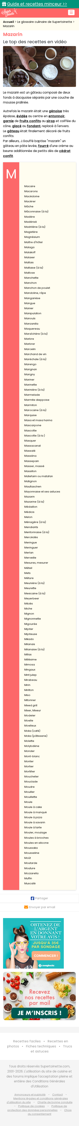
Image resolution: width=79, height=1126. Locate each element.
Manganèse (32, 298)
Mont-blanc (32, 756)
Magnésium (32, 237)
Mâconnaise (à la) (36, 211)
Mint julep (30, 675)
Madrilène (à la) (34, 227)
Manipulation (32, 313)
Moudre (29, 787)
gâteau (13, 131)
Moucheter (31, 776)
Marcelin (30, 349)
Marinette (30, 384)
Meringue (30, 542)
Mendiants (31, 527)
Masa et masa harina (38, 420)
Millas (28, 654)
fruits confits (30, 121)
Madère (29, 216)
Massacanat (32, 445)
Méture (29, 578)
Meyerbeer (31, 598)
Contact (57, 1094)
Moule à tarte (33, 827)
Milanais (29, 644)
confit (8, 156)
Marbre (29, 339)
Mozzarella (31, 873)
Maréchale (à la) (35, 359)
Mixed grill (30, 705)
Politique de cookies (31, 1106)
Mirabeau (30, 680)
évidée (21, 116)
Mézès (28, 603)
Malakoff (29, 252)
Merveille (30, 557)
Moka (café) (32, 731)
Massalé (29, 450)
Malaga (29, 247)
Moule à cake (33, 807)
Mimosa (29, 664)
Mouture (29, 868)
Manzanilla (31, 323)
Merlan (28, 552)
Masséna (30, 456)
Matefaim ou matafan (38, 476)
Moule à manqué (35, 812)
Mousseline (31, 853)
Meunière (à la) (34, 583)
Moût (27, 858)
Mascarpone (32, 425)
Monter (29, 761)
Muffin (28, 878)
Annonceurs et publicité (30, 1094)
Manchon (30, 283)
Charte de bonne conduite (55, 1102)
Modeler (29, 715)
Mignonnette (32, 618)
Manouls (29, 318)
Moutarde (30, 863)
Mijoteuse (30, 634)
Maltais (29, 262)
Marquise (30, 415)
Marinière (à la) (34, 389)
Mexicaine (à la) (34, 593)
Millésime (30, 659)
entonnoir (56, 116)
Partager (41, 898)
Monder (29, 751)
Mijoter (28, 629)
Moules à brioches (36, 837)
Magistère (31, 232)
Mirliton (29, 690)
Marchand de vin (35, 354)
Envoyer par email (42, 907)
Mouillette (30, 797)
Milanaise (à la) (34, 649)
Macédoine (32, 196)
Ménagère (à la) (35, 522)
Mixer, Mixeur (32, 710)
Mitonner (30, 700)
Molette (29, 741)
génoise (55, 111)
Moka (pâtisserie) (35, 736)
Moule (28, 802)
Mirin (27, 685)
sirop (50, 121)
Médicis (29, 512)
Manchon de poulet (37, 288)
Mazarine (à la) (34, 501)
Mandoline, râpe (35, 293)
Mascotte (30, 430)
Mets (27, 573)
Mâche (28, 206)
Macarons (31, 191)
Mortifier (29, 771)
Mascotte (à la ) (34, 435)
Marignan (30, 369)
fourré (43, 146)
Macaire (29, 186)
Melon (28, 517)
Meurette (30, 588)
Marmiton (30, 405)
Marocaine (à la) (35, 410)
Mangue (29, 303)
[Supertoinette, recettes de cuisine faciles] (9, 12)
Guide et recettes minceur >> (37, 4)
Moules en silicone (36, 842)
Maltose (29, 272)
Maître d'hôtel (33, 242)
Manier (28, 308)
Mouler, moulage (35, 832)
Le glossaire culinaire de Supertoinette (45, 22)
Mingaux (29, 669)
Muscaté (30, 883)
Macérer (30, 201)
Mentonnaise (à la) (36, 532)
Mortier (29, 766)
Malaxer (29, 257)
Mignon (29, 613)
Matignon (30, 481)
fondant (34, 126)
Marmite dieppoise (36, 400)
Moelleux (30, 725)
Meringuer (31, 547)
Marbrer (29, 344)
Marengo (30, 364)
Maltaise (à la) (33, 267)
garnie (8, 121)
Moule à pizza (33, 817)
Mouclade (31, 781)
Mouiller (29, 792)
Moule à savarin (34, 822)
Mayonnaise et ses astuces (42, 491)
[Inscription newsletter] (39, 996)
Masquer (30, 440)
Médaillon (30, 506)
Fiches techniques (41, 1046)
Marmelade (32, 394)
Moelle (28, 720)
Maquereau (32, 328)
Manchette (31, 277)
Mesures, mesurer (36, 562)
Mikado (29, 639)
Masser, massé (34, 466)
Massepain (31, 461)
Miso (27, 695)
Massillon (30, 471)
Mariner (29, 379)
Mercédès (31, 537)
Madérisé (30, 222)
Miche (28, 608)
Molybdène (31, 746)
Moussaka (31, 848)
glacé (16, 126)
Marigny (29, 374)
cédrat (64, 151)
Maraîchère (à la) (36, 333)
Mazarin (8, 26)
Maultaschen (32, 486)
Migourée (30, 624)
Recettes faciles (27, 1041)
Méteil (28, 568)
